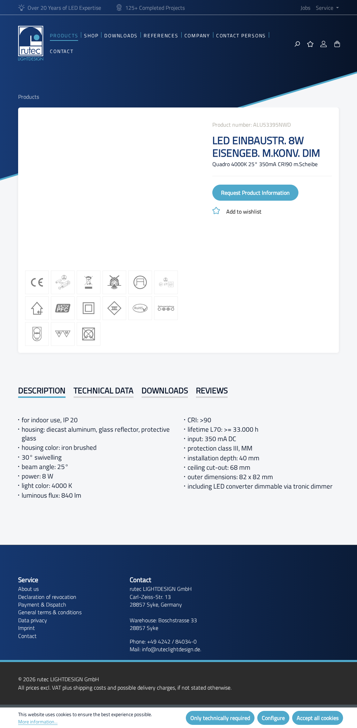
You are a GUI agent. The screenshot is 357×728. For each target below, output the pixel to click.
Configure (273, 718)
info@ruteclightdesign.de (171, 649)
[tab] (42, 391)
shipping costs (89, 687)
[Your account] (323, 43)
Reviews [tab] (212, 390)
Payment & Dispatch (42, 604)
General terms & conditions (50, 612)
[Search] (297, 43)
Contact (27, 636)
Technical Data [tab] (104, 390)
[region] (111, 190)
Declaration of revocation (47, 597)
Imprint (26, 628)
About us (28, 589)
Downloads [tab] (165, 390)
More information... (38, 721)
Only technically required (220, 718)
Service (28, 580)
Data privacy (32, 620)
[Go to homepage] (30, 43)
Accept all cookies (318, 718)
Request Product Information (255, 192)
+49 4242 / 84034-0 (172, 641)
